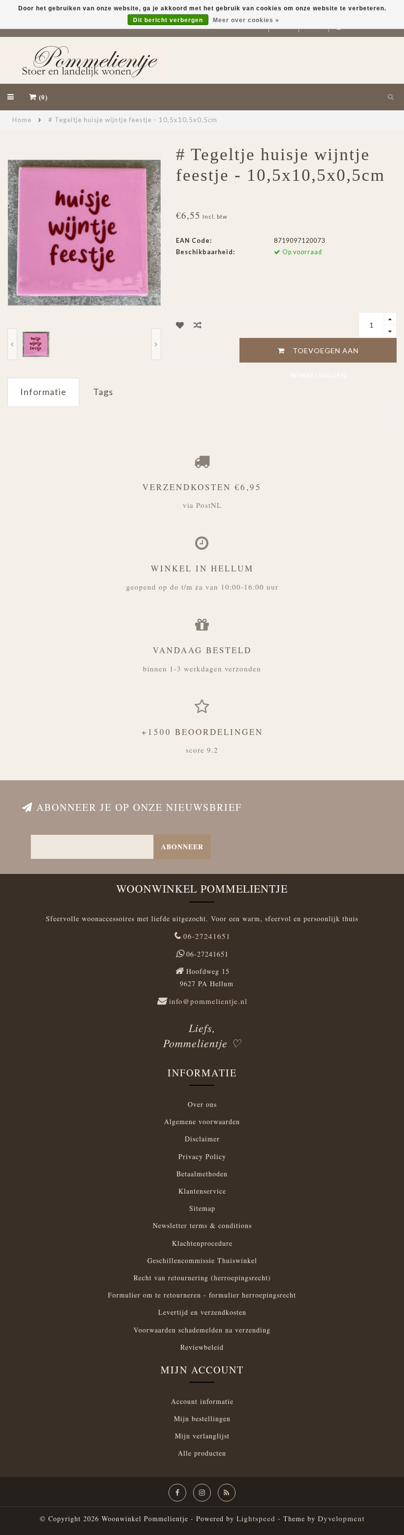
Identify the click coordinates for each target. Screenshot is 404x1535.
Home (22, 120)
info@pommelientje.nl (208, 1001)
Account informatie (202, 1401)
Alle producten (202, 1453)
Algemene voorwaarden (202, 1121)
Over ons (202, 1104)
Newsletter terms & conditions (202, 1225)
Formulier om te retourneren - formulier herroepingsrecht (202, 1295)
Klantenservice (202, 1191)
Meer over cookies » (246, 20)
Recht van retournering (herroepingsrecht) (202, 1277)
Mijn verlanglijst (202, 1435)
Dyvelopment (341, 1518)
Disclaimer (202, 1138)
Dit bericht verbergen (168, 20)
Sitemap (202, 1208)
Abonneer (182, 846)
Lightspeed (255, 1518)
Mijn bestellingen (202, 1418)
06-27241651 (207, 936)
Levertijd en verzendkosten (202, 1312)
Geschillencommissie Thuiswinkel (202, 1260)
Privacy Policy (202, 1156)
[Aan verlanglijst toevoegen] (180, 325)
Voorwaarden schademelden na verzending (202, 1330)
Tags (103, 391)
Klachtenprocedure (202, 1243)
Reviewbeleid (202, 1347)
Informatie (43, 391)
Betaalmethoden (202, 1173)
